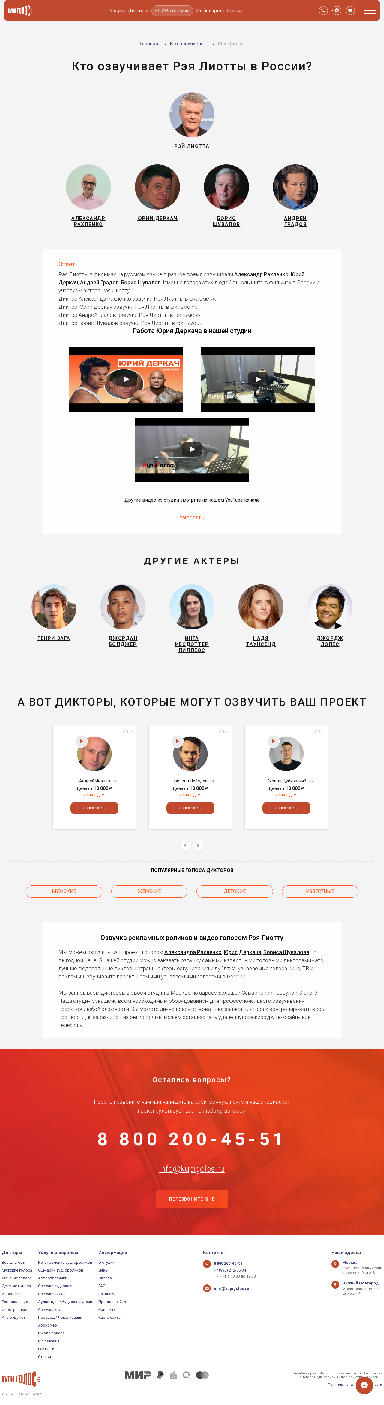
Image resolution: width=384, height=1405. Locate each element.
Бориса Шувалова (286, 952)
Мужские (64, 891)
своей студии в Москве (161, 993)
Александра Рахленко (193, 952)
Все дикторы (14, 1262)
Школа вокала (51, 1333)
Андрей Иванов (94, 781)
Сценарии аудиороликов (60, 1270)
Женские (149, 891)
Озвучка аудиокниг (55, 1286)
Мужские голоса (17, 1270)
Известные (320, 891)
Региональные (15, 1301)
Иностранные (14, 1309)
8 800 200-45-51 (192, 1139)
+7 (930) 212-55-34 (230, 1270)
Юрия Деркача (242, 952)
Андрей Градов (99, 282)
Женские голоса (17, 1278)
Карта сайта (109, 1317)
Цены (103, 1270)
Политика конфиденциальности (355, 1385)
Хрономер (47, 1325)
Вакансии (107, 1294)
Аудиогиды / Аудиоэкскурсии (65, 1301)
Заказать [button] (94, 808)
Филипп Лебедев (191, 781)
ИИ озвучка (48, 1341)
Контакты (107, 1309)
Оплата (105, 1278)
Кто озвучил (13, 1317)
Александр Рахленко (261, 274)
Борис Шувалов (141, 282)
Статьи (234, 11)
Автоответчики (52, 1278)
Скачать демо (94, 795)
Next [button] (198, 845)
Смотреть (192, 518)
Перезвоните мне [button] (192, 1199)
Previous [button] (185, 845)
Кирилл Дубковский (286, 781)
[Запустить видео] (126, 379)
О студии (106, 1262)
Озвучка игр (49, 1309)
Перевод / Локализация (60, 1317)
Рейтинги (46, 1349)
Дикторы (138, 11)
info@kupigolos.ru (192, 1169)
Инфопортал (210, 11)
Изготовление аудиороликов (65, 1262)
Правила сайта (112, 1301)
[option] (94, 778)
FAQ (102, 1286)
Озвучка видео (52, 1294)
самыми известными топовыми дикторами (256, 960)
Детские (235, 891)
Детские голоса (16, 1286)
